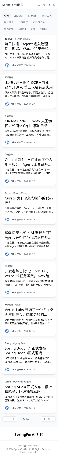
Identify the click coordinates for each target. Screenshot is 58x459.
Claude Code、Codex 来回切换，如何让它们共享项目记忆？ (28, 125)
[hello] (7, 65)
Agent (43, 28)
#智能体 (26, 38)
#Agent (18, 38)
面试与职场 (39, 22)
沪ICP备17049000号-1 (29, 445)
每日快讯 (18, 15)
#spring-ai (18, 381)
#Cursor (24, 193)
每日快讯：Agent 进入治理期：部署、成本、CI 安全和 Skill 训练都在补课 (26, 48)
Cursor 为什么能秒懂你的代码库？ (29, 200)
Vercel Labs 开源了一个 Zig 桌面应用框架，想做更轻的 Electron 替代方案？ (29, 314)
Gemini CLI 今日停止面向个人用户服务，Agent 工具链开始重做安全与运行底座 (28, 164)
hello (13, 65)
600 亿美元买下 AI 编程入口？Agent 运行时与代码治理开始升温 (29, 237)
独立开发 (9, 22)
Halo (35, 452)
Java (33, 28)
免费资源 (32, 15)
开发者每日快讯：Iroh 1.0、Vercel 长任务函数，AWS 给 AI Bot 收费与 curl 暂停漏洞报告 (29, 278)
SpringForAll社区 (22, 449)
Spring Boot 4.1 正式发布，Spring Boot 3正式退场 (27, 350)
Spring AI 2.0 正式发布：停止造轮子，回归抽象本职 (28, 389)
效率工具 (47, 15)
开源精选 (23, 22)
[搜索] (49, 4)
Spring (22, 28)
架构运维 (9, 28)
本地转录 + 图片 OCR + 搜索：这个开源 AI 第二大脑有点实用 (29, 85)
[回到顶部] (51, 452)
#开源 (17, 304)
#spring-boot (19, 343)
